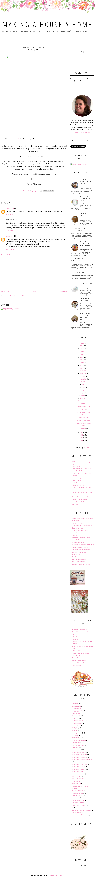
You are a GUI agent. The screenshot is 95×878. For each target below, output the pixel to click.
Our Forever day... (83, 401)
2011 (81, 365)
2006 (81, 440)
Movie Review (76, 784)
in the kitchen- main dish (79, 764)
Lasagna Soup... (84, 409)
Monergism (75, 490)
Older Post (63, 292)
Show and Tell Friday (78, 803)
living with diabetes (78, 779)
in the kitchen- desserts (79, 757)
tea (73, 808)
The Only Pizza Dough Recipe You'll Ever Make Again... (85, 316)
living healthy (76, 776)
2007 (81, 438)
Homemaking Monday (79, 740)
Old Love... (84, 415)
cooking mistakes (77, 723)
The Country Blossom (79, 559)
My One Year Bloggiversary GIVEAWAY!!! (85, 198)
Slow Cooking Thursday (79, 805)
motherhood (76, 781)
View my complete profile (82, 132)
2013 (81, 360)
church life (75, 718)
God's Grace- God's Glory (80, 530)
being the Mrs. (76, 706)
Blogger (86, 448)
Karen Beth (10, 208)
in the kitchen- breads (79, 752)
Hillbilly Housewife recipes (80, 653)
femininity (75, 730)
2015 (82, 354)
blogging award (77, 708)
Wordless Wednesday (79, 812)
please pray (75, 798)
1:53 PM (9, 214)
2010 (81, 368)
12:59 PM (10, 249)
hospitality (75, 747)
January (83, 429)
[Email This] (44, 191)
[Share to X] (48, 191)
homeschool (76, 742)
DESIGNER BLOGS (57, 875)
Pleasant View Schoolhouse (81, 549)
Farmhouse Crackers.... (84, 412)
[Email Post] (41, 191)
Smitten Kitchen (77, 665)
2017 (81, 349)
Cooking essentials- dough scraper (86, 181)
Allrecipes (75, 634)
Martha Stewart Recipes (79, 660)
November (83, 373)
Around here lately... (84, 417)
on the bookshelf (77, 795)
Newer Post (5, 292)
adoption (75, 703)
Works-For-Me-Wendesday (80, 815)
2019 (82, 343)
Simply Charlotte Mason (79, 499)
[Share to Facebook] (50, 191)
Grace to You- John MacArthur (81, 487)
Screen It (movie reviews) (80, 497)
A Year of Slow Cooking (79, 629)
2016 (82, 351)
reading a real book (78, 800)
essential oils (76, 725)
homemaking (76, 738)
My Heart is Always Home (80, 547)
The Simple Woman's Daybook (81, 810)
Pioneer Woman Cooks (79, 663)
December (83, 370)
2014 (81, 357)
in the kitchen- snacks (79, 769)
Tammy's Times (77, 554)
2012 (82, 362)
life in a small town (78, 774)
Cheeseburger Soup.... (84, 406)
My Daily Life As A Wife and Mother (83, 545)
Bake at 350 (76, 637)
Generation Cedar (77, 528)
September (83, 379)
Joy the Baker (76, 658)
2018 (81, 346)
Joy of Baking (76, 655)
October (83, 376)
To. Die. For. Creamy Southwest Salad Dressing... (86, 244)
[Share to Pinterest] (53, 191)
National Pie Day (77, 790)
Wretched (75, 504)
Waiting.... (84, 404)
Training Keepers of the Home (81, 564)
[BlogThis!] (46, 191)
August (83, 382)
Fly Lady (74, 483)
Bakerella (75, 639)
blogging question (77, 711)
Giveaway (75, 735)
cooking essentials (78, 721)
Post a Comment (6, 254)
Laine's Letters (76, 535)
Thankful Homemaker (79, 557)
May (83, 390)
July (83, 384)
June (83, 387)
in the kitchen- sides (78, 766)
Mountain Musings (78, 542)
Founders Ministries (78, 485)
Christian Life (76, 716)
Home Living (76, 533)
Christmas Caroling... (84, 214)
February (83, 398)
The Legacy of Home (78, 562)
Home (34, 292)
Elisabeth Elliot (76, 480)
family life (75, 728)
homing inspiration (78, 745)
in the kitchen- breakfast (79, 755)
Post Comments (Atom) (18, 296)
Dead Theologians (78, 478)
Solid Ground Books (78, 502)
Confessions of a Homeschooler (82, 525)
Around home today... (84, 420)
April (83, 393)
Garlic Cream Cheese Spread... (85, 299)
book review (76, 713)
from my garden (77, 733)
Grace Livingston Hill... (80, 272)
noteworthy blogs (77, 793)
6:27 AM (9, 231)
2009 (81, 432)
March (83, 396)
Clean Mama (76, 466)
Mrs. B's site (15, 139)
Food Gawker (76, 650)
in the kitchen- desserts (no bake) (82, 760)
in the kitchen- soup (78, 771)
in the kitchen (76, 750)
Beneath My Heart (77, 523)
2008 (81, 435)
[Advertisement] (34, 273)
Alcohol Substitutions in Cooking (82, 632)
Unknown (9, 236)
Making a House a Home (48, 24)
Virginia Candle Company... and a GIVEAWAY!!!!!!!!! (81, 229)
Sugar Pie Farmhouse (79, 552)
